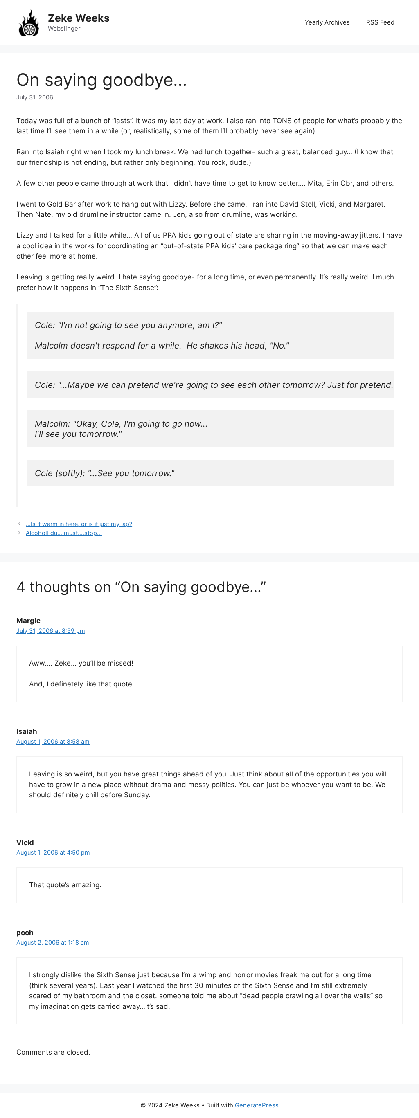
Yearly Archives (327, 22)
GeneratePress (257, 1105)
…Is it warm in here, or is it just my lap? (79, 523)
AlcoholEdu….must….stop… (64, 532)
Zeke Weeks (79, 18)
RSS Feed (380, 22)
